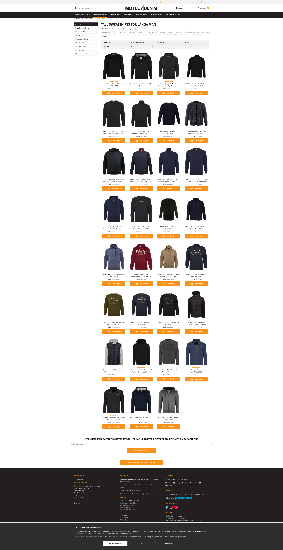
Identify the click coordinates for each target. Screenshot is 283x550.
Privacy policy (125, 507)
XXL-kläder (124, 518)
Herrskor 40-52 (115, 15)
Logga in (180, 8)
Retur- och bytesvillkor (128, 503)
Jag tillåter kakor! (115, 543)
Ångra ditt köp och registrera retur (87, 486)
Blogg (76, 495)
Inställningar (168, 543)
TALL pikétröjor (81, 46)
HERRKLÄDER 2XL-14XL (82, 15)
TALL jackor (79, 50)
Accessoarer (127, 15)
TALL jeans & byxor (82, 28)
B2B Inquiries (79, 497)
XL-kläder (123, 515)
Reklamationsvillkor (127, 505)
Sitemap (77, 503)
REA (179, 15)
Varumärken (170, 15)
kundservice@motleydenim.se (199, 2)
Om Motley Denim (81, 493)
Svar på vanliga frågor (82, 488)
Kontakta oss (79, 491)
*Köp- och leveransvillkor (129, 501)
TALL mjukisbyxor (81, 39)
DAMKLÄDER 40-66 (140, 15)
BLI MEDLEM (79, 479)
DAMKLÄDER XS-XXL (156, 15)
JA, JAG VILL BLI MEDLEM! (141, 451)
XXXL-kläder (124, 520)
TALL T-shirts (80, 32)
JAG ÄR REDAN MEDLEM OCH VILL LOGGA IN (142, 462)
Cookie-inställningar (127, 510)
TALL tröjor (79, 35)
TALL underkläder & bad (84, 54)
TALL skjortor (80, 43)
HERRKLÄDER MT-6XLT (99, 15)
